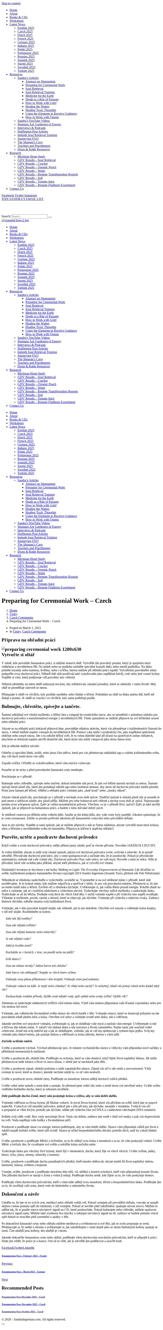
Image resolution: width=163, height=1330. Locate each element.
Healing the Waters (37, 106)
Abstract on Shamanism (40, 81)
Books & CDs (18, 17)
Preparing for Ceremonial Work (45, 85)
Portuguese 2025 (28, 53)
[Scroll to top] (3, 1324)
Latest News (17, 24)
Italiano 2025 (25, 45)
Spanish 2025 (26, 60)
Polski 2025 (24, 49)
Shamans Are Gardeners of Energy (39, 124)
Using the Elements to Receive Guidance (51, 113)
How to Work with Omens (42, 117)
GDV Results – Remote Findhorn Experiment (46, 185)
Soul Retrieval (34, 88)
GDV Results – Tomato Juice (35, 181)
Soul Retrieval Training (40, 92)
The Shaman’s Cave (30, 142)
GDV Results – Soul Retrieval (36, 160)
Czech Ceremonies (34, 631)
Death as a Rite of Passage (42, 99)
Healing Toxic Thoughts (40, 110)
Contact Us (17, 188)
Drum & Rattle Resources (33, 149)
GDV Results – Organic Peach (36, 167)
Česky (17, 631)
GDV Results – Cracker (32, 163)
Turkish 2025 (25, 70)
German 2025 (26, 42)
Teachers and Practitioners (33, 145)
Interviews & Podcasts (31, 128)
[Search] (50, 217)
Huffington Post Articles (32, 131)
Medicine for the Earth (39, 95)
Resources (16, 74)
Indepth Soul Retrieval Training (37, 135)
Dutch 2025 (24, 35)
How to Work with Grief (40, 103)
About (13, 13)
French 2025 (25, 38)
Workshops (17, 20)
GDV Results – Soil (30, 178)
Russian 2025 (26, 56)
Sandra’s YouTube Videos (33, 120)
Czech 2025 (25, 31)
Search (6, 216)
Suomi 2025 (25, 63)
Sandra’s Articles (28, 78)
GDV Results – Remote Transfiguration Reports (47, 174)
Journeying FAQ (28, 138)
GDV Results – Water (31, 170)
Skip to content (11, 3)
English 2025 (25, 28)
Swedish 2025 (26, 67)
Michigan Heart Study (31, 156)
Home (13, 10)
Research (15, 153)
